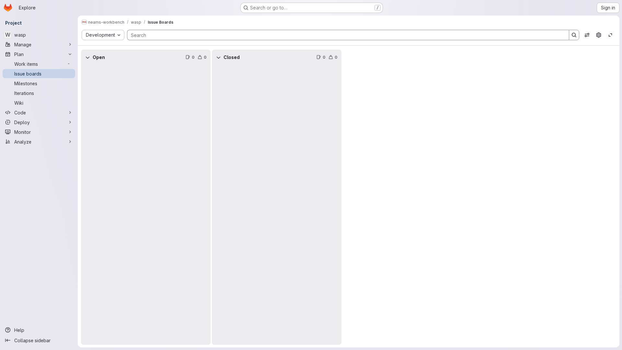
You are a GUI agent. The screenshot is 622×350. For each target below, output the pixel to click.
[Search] (574, 35)
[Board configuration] (598, 35)
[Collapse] (87, 57)
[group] (146, 205)
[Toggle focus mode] (610, 35)
